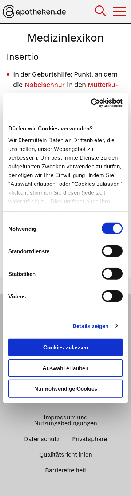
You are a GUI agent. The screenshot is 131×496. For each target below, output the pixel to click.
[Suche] (101, 12)
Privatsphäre (89, 439)
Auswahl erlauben (65, 368)
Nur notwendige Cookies (65, 389)
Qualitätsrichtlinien (65, 454)
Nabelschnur (45, 85)
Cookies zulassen (65, 347)
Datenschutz (41, 439)
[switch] (112, 251)
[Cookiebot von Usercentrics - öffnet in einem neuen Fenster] (92, 103)
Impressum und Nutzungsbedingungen (65, 420)
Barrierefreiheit (65, 470)
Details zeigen (90, 326)
